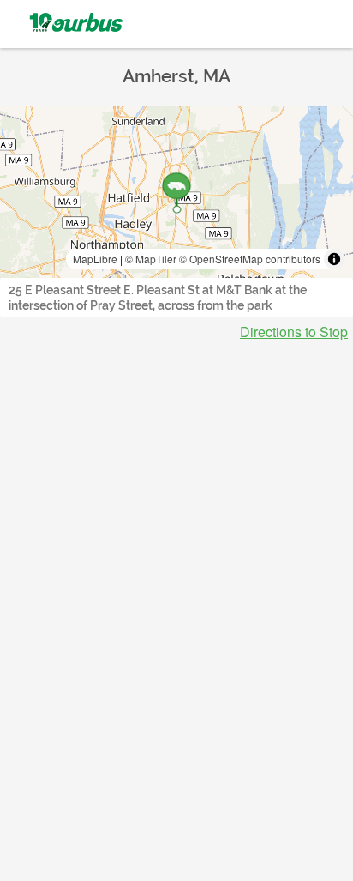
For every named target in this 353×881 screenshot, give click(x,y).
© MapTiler (150, 258)
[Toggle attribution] (334, 259)
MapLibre (95, 258)
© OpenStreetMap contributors (249, 258)
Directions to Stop (294, 332)
